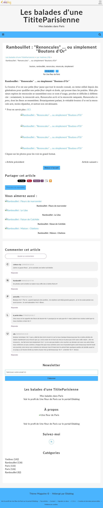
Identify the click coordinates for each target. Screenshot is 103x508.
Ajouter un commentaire (26, 256)
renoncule (59, 66)
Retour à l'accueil (52, 168)
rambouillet (40, 66)
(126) (10, 469)
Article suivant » (90, 162)
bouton (32, 66)
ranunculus (50, 66)
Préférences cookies (51, 504)
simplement (69, 66)
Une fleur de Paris (48, 399)
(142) (12, 459)
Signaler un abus (63, 501)
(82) (13, 472)
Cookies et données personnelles (89, 501)
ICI (29, 109)
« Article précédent (14, 162)
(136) (13, 463)
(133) (10, 466)
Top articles (44, 501)
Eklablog (69, 494)
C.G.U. (73, 501)
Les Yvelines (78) (43, 57)
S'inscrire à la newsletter (15, 187)
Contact (52, 501)
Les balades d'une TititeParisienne (51, 16)
